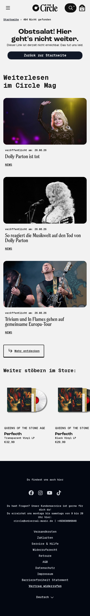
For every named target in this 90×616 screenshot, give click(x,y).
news (8, 164)
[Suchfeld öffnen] (70, 8)
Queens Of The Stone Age (24, 428)
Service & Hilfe (45, 543)
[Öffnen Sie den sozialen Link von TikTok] (58, 492)
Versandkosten (45, 531)
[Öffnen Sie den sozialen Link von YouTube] (49, 492)
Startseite (11, 19)
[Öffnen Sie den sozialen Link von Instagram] (40, 492)
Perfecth (13, 434)
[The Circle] (45, 7)
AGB (45, 561)
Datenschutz (45, 568)
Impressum (45, 574)
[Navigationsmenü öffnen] (8, 8)
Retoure (45, 555)
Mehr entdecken (27, 351)
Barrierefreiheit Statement (45, 580)
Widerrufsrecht (45, 549)
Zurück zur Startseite (45, 55)
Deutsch (42, 597)
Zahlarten (45, 537)
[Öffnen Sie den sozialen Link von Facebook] (31, 492)
